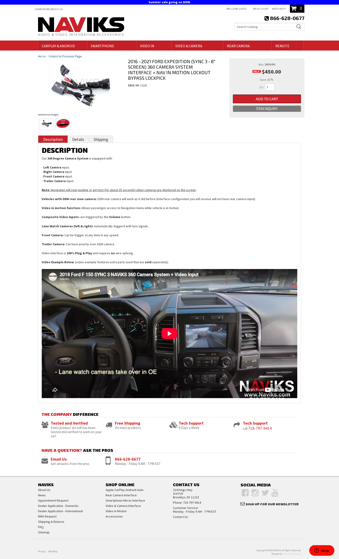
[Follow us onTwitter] (265, 493)
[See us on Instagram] (255, 493)
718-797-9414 (260, 428)
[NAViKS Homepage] (81, 27)
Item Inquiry (267, 108)
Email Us (59, 459)
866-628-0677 (128, 459)
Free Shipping (127, 423)
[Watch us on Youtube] (274, 493)
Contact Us (180, 517)
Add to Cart (267, 99)
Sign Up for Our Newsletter (272, 504)
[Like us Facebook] (245, 493)
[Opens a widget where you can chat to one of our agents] (321, 551)
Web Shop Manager (291, 553)
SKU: (132, 85)
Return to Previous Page (65, 56)
